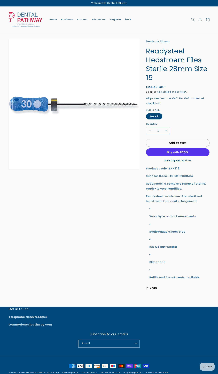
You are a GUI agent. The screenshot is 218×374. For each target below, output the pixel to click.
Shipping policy (132, 372)
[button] (193, 19)
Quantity (151, 124)
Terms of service (110, 372)
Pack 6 (154, 116)
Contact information (156, 372)
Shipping (151, 91)
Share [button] (154, 288)
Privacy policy (89, 372)
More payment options (178, 160)
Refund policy (70, 372)
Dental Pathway (27, 372)
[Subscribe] (135, 344)
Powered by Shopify (47, 372)
